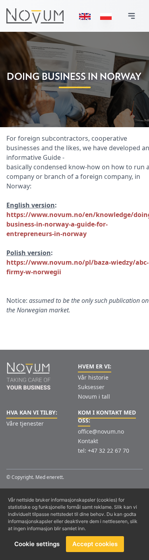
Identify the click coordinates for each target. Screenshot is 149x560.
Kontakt (88, 441)
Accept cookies (95, 544)
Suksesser (91, 387)
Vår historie (93, 377)
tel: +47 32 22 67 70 (103, 450)
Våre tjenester (25, 423)
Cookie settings (37, 544)
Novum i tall (94, 396)
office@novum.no (101, 431)
